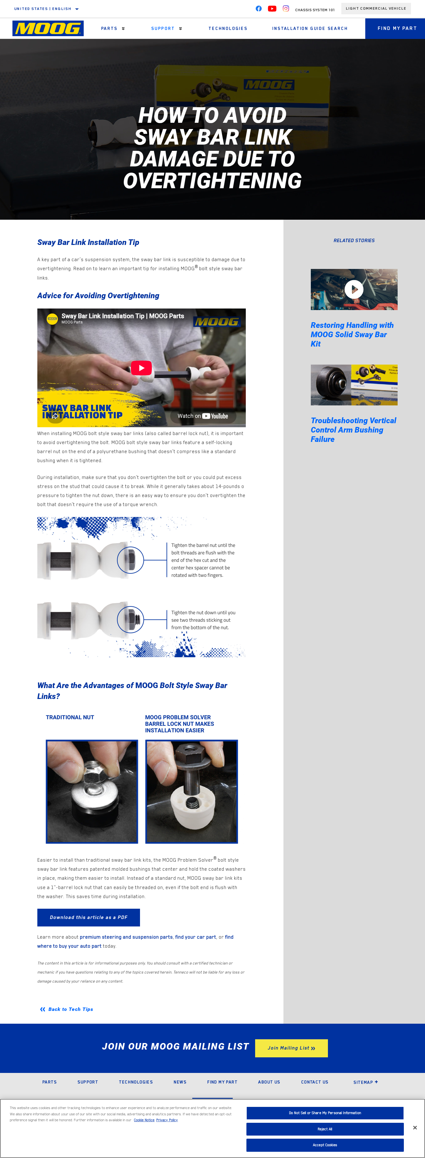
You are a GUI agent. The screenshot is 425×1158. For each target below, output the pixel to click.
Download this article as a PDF (89, 917)
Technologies (228, 28)
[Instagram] (286, 10)
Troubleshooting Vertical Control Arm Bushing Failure (353, 430)
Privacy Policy (167, 1120)
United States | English (43, 9)
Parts (109, 28)
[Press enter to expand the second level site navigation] (123, 28)
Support (163, 28)
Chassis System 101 (315, 10)
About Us (269, 1081)
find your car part (195, 937)
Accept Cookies (325, 1145)
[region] (212, 1128)
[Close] (415, 1128)
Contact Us (315, 1081)
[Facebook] (258, 10)
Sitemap (363, 1082)
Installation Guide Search (310, 28)
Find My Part (222, 1081)
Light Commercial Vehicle (376, 8)
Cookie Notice (144, 1120)
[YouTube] (272, 10)
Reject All (325, 1129)
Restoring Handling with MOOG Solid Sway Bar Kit (352, 334)
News (180, 1081)
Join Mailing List (288, 1048)
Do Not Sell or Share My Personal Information (325, 1113)
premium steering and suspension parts (126, 937)
